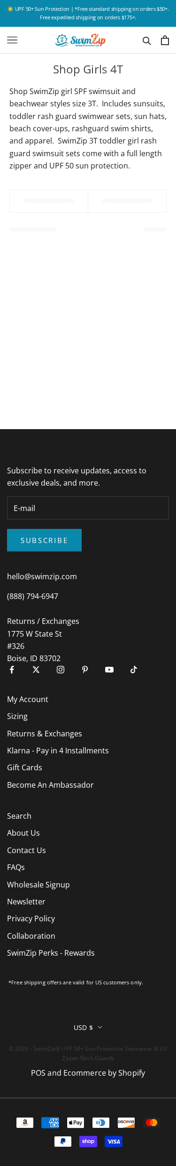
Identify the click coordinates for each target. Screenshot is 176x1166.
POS (38, 1073)
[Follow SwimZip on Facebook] (11, 669)
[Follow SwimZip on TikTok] (133, 669)
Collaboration (31, 936)
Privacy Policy (31, 918)
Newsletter (26, 901)
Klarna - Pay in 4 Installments (58, 750)
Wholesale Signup (38, 884)
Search (19, 816)
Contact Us (26, 850)
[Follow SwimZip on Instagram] (60, 669)
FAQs (16, 867)
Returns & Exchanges (44, 733)
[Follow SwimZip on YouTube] (109, 669)
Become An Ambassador (50, 785)
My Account (27, 699)
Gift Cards (24, 767)
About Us (23, 833)
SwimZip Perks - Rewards (51, 953)
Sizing (17, 716)
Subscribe (44, 540)
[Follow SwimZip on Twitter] (36, 669)
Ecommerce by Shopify (104, 1073)
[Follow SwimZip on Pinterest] (85, 669)
